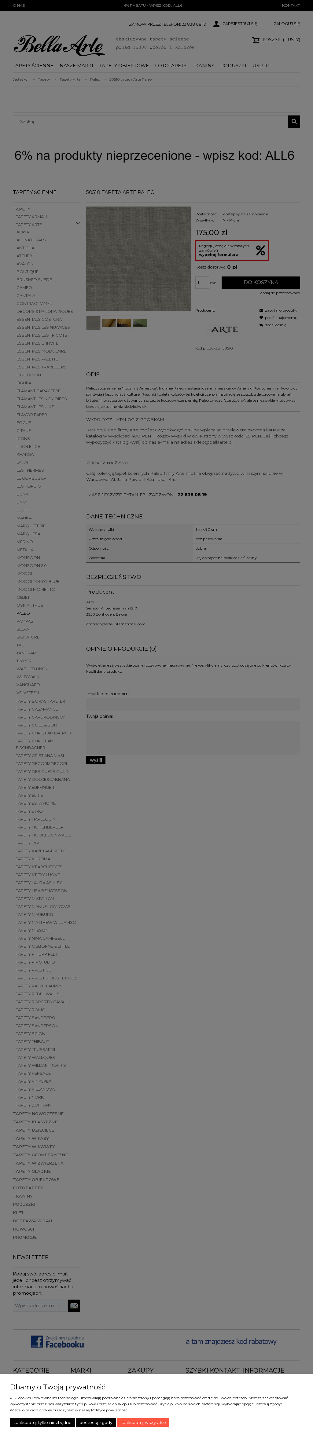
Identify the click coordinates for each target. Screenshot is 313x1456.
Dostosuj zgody (95, 1422)
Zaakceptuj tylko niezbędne (42, 1422)
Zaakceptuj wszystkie (143, 1422)
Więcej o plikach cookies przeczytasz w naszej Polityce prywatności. (69, 1410)
